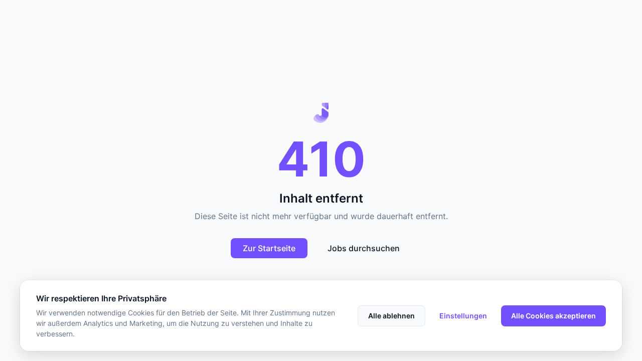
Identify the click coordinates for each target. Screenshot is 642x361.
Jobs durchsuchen (364, 248)
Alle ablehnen (391, 315)
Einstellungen (463, 315)
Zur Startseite (269, 248)
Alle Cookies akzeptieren (553, 315)
